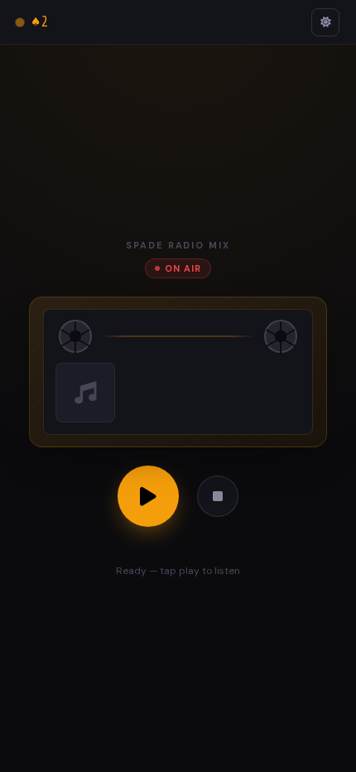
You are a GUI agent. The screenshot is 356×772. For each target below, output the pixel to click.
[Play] (148, 496)
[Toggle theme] (325, 22)
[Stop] (217, 496)
